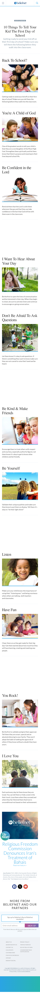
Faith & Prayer (20, 20)
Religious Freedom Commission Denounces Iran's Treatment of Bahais (20, 853)
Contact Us (9, 947)
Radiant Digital (11, 960)
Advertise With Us (11, 944)
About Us (9, 942)
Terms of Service (25, 944)
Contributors (10, 952)
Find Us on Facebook (12, 955)
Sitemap (8, 958)
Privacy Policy (24, 942)
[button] (37, 3)
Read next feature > (20, 865)
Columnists (9, 950)
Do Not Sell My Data (26, 947)
